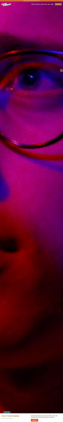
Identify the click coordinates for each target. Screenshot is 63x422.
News (46, 4)
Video (49, 4)
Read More (34, 420)
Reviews (33, 4)
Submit (52, 4)
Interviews (37, 4)
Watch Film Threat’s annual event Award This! (31, 0)
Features (42, 4)
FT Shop (58, 4)
